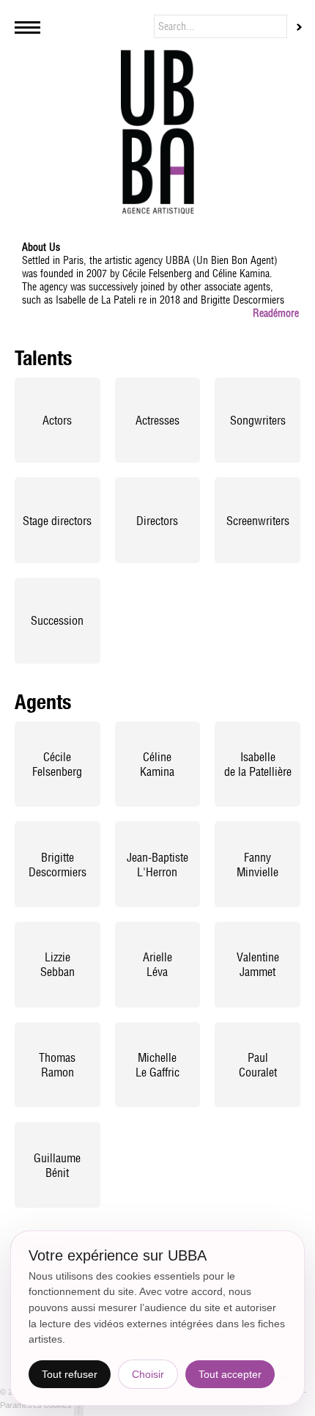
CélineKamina (157, 764)
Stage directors (57, 520)
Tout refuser (69, 1374)
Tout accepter (230, 1374)
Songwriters (258, 420)
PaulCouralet (258, 1064)
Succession (57, 620)
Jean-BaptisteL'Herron (157, 864)
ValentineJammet (258, 964)
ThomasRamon (57, 1064)
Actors (57, 420)
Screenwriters (257, 520)
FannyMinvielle (257, 864)
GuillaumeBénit (57, 1165)
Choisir (148, 1374)
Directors (157, 520)
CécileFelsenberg (57, 764)
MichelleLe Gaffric (157, 1064)
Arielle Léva (157, 964)
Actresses (157, 420)
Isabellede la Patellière (258, 764)
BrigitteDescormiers (57, 864)
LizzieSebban (57, 964)
